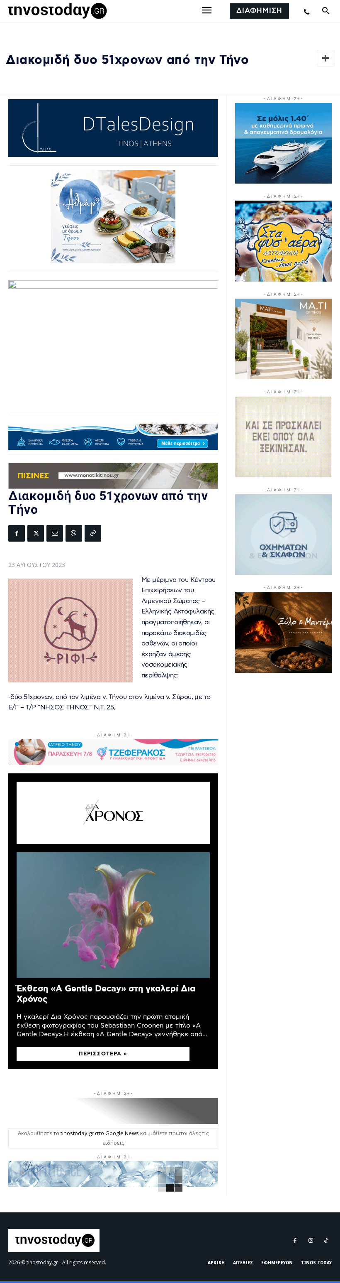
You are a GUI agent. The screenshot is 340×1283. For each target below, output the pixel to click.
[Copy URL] (93, 533)
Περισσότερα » (103, 1053)
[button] (326, 11)
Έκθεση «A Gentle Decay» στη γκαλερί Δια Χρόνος (106, 994)
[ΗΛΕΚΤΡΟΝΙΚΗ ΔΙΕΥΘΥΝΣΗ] (54, 533)
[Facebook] (16, 533)
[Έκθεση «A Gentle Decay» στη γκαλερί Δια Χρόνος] (113, 915)
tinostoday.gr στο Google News (100, 1133)
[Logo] (56, 11)
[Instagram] (310, 1240)
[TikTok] (326, 1240)
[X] (35, 533)
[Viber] (74, 533)
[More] (325, 58)
